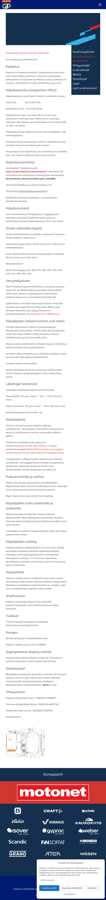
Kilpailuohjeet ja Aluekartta (84, 58)
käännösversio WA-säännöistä (28, 445)
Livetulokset (81, 70)
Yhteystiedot (81, 65)
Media (77, 74)
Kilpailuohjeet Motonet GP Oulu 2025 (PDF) (27, 53)
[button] (99, 4)
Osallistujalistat (83, 52)
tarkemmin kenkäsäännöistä (50, 452)
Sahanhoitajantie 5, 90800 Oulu (42, 314)
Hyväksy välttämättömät (71, 888)
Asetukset (92, 888)
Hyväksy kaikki (49, 888)
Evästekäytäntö (69, 894)
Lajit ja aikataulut (85, 88)
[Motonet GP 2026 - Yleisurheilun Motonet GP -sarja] (15, 4)
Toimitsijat (80, 79)
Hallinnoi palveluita (47, 880)
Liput (76, 83)
